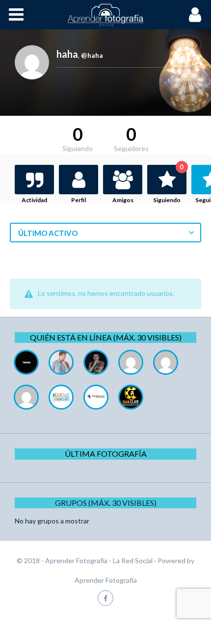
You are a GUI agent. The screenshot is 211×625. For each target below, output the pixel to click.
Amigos (122, 200)
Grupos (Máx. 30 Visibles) (106, 502)
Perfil (78, 200)
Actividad (34, 200)
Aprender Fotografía (106, 580)
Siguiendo (168, 184)
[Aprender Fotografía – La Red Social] (105, 14)
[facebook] (105, 598)
